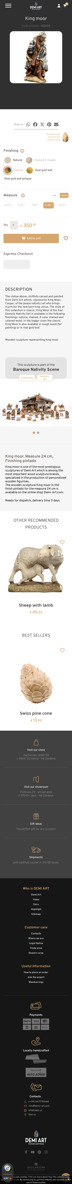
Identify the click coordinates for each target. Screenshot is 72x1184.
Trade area (36, 948)
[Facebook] (35, 124)
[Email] (56, 124)
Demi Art (36, 894)
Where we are (36, 938)
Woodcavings (36, 982)
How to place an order (36, 972)
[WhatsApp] (28, 124)
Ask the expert (36, 977)
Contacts (36, 933)
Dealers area (36, 953)
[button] (34, 432)
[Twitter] (42, 124)
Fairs (36, 904)
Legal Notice (36, 943)
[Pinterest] (49, 124)
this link (15, 1179)
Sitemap (36, 914)
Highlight (36, 909)
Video (36, 899)
